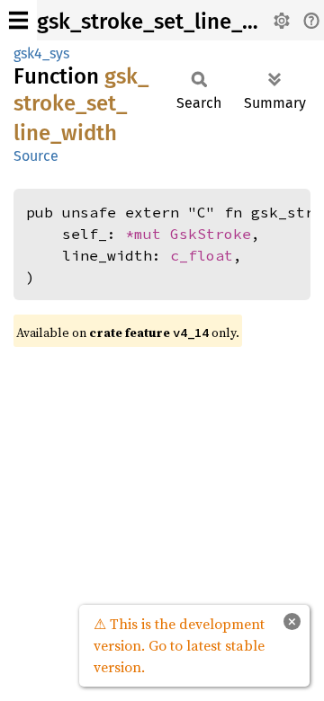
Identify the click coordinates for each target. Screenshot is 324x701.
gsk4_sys (41, 53)
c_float (201, 255)
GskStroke (210, 234)
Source (36, 155)
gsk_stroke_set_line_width (167, 21)
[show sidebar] (18, 20)
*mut (147, 234)
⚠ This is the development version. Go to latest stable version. (179, 645)
